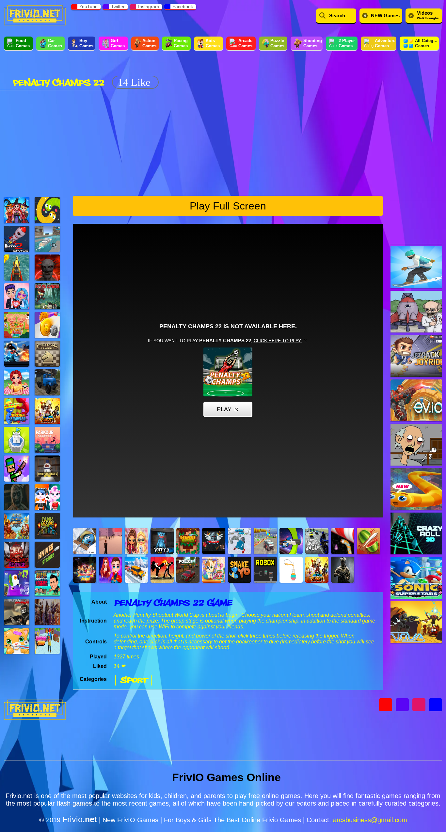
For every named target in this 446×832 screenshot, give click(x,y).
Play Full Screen (228, 206)
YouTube (88, 6)
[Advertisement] (281, 71)
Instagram (148, 6)
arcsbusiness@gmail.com (370, 820)
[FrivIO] (35, 14)
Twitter (118, 6)
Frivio (79, 819)
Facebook (182, 6)
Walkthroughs (428, 15)
